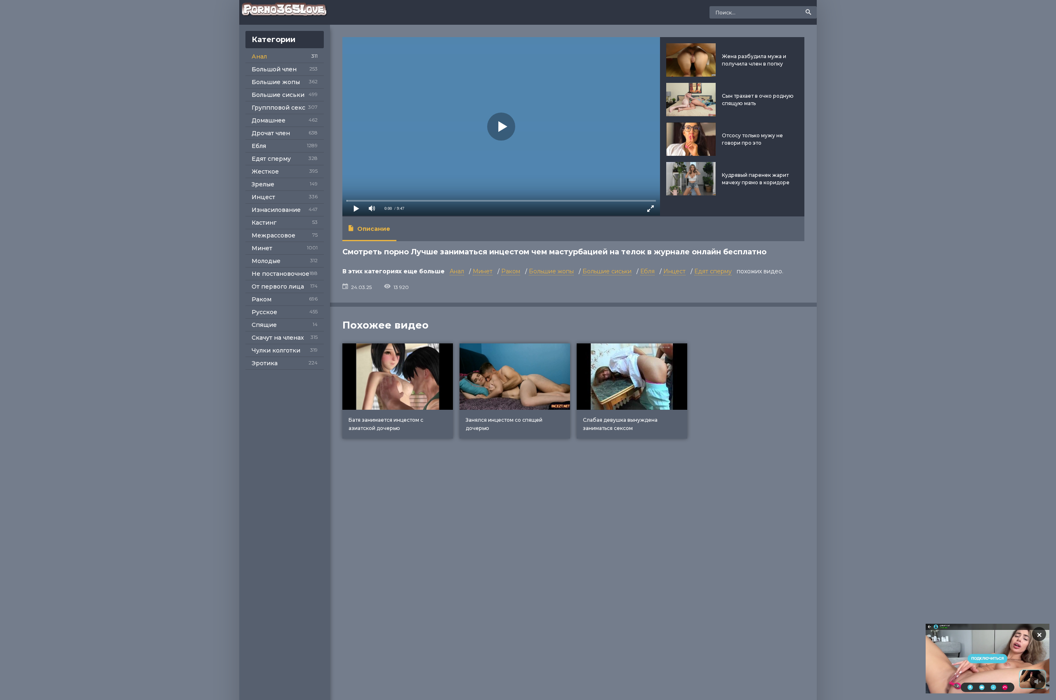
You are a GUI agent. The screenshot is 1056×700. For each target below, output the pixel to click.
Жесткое (265, 171)
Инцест (263, 197)
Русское (264, 312)
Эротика (265, 363)
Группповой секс (278, 107)
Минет (262, 248)
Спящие (264, 325)
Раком (261, 299)
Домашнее (268, 120)
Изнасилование (276, 210)
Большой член (274, 69)
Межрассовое (273, 235)
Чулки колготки (276, 350)
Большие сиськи (278, 95)
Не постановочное (280, 273)
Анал (259, 56)
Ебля (259, 146)
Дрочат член (271, 133)
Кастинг (264, 222)
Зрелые (263, 184)
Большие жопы (276, 82)
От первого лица (278, 286)
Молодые (266, 261)
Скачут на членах (278, 337)
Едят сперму (271, 158)
